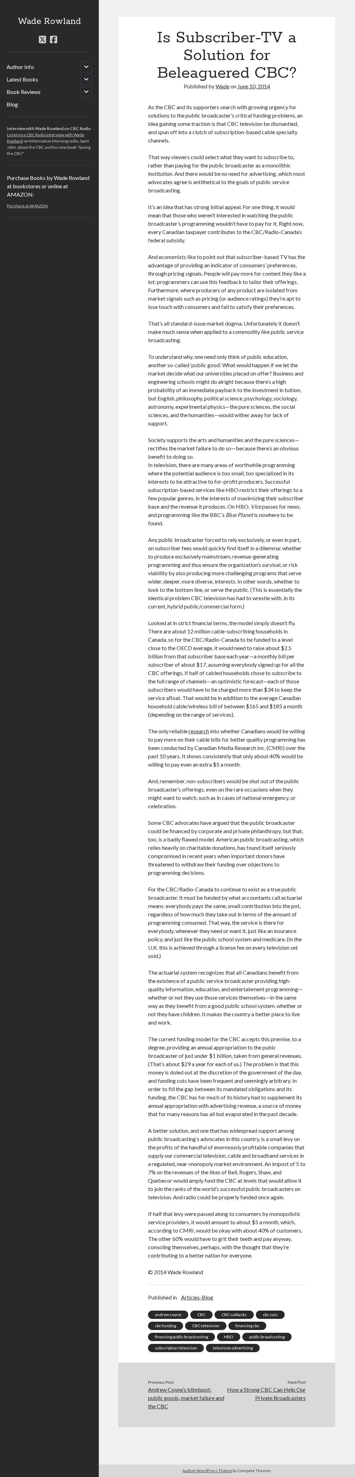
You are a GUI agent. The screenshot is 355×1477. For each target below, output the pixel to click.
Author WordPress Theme (207, 1470)
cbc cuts (270, 1314)
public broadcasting (267, 1336)
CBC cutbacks (234, 1314)
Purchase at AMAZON (27, 205)
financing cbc (247, 1325)
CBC (201, 1314)
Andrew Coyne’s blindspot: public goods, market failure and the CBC (186, 1397)
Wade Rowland (49, 21)
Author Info (20, 66)
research (199, 731)
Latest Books (22, 79)
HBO (228, 1336)
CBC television (205, 1325)
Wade (223, 86)
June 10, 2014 (253, 86)
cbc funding (165, 1325)
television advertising (233, 1347)
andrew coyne (168, 1314)
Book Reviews (24, 91)
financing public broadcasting (181, 1336)
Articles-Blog (197, 1297)
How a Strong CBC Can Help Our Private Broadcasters (266, 1393)
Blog (12, 104)
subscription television (176, 1347)
